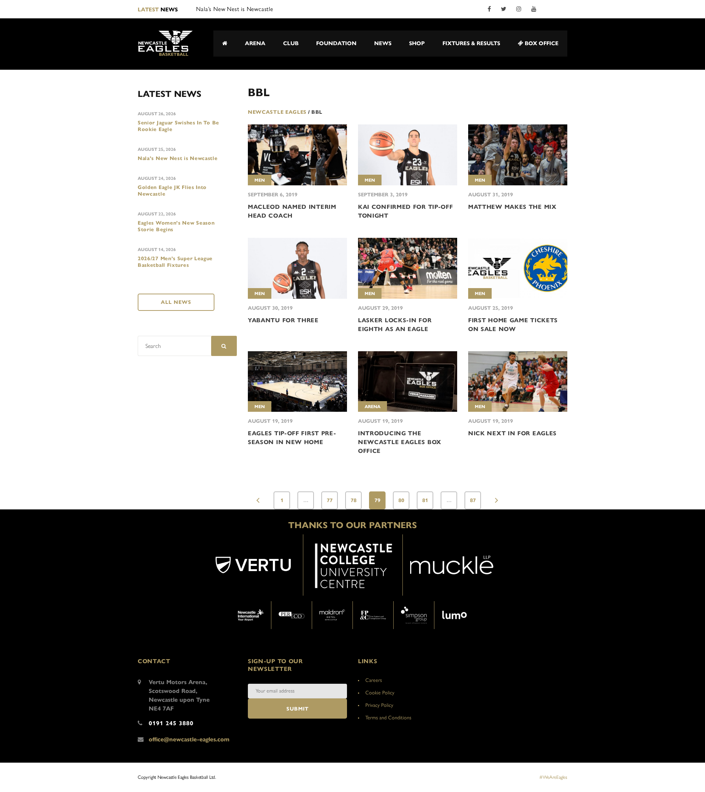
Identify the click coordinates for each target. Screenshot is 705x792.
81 (425, 500)
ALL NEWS (176, 302)
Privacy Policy (379, 705)
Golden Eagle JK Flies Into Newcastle (172, 190)
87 (473, 500)
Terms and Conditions (388, 718)
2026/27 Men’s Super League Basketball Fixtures (175, 261)
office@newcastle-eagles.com (189, 739)
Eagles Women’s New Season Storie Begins (176, 226)
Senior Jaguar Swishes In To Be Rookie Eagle (178, 126)
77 (330, 500)
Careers (373, 680)
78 (354, 500)
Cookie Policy (379, 693)
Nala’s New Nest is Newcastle (178, 158)
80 (401, 500)
